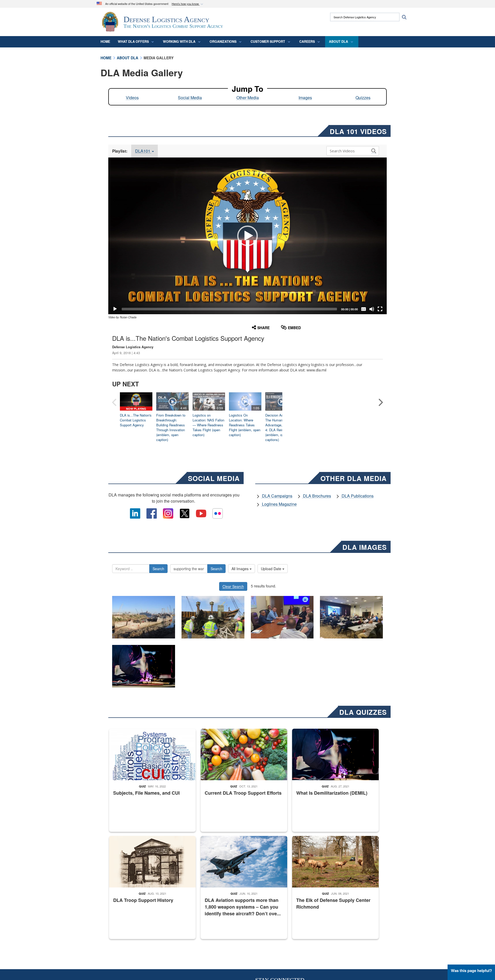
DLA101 (143, 151)
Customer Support (268, 41)
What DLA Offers (133, 41)
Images (305, 98)
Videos (132, 98)
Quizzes (363, 98)
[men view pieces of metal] (213, 617)
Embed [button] (294, 327)
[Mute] (371, 309)
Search (158, 568)
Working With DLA (179, 41)
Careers (307, 41)
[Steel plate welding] (143, 666)
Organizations (223, 41)
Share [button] (263, 327)
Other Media (247, 98)
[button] (188, 4)
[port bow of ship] (143, 617)
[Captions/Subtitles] (363, 309)
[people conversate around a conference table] (282, 617)
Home (105, 41)
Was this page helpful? (471, 970)
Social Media (190, 98)
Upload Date (271, 568)
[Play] (115, 309)
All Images (241, 568)
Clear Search (233, 586)
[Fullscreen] (380, 309)
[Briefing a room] (351, 617)
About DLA (338, 41)
